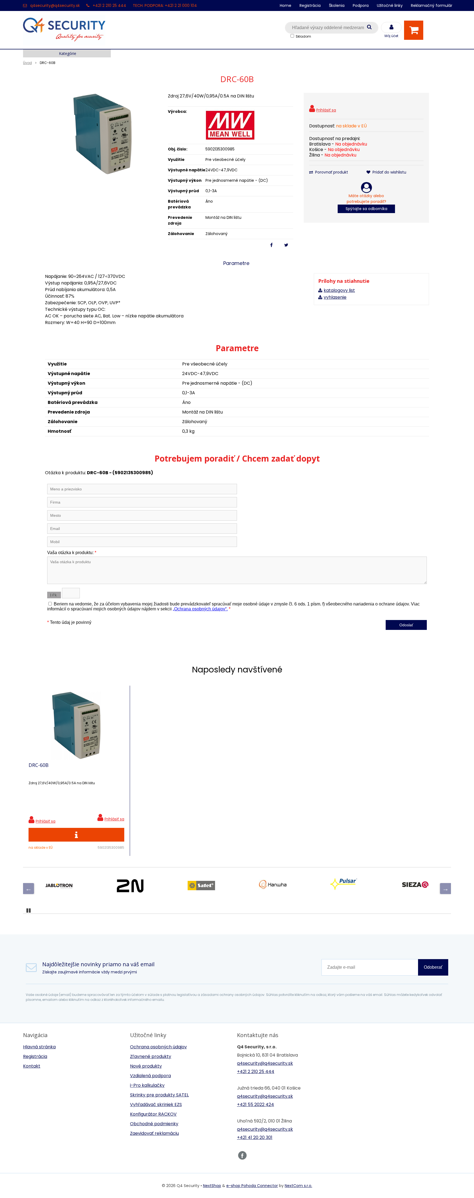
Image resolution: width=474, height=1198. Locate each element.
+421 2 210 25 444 (109, 5)
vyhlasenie (335, 297)
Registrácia (310, 5)
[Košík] (415, 30)
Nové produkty (146, 1066)
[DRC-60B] (102, 134)
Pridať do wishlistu (388, 172)
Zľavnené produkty (150, 1056)
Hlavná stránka (39, 1047)
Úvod (27, 62)
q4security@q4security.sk (55, 5)
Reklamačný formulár (431, 5)
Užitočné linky (390, 5)
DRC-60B (39, 765)
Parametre (236, 263)
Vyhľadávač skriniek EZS (156, 1104)
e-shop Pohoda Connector (252, 1185)
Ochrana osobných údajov (158, 1047)
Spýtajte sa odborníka (366, 208)
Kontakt (31, 1066)
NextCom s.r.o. (298, 1185)
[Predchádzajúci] (28, 888)
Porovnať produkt (331, 172)
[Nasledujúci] (445, 888)
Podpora (361, 5)
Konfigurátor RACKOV (153, 1114)
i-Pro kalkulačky (147, 1085)
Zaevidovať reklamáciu (154, 1133)
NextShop (212, 1185)
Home (285, 5)
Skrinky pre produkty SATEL (159, 1095)
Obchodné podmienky (154, 1124)
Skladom (303, 36)
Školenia (337, 5)
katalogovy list (339, 290)
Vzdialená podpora (150, 1076)
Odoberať (433, 967)
